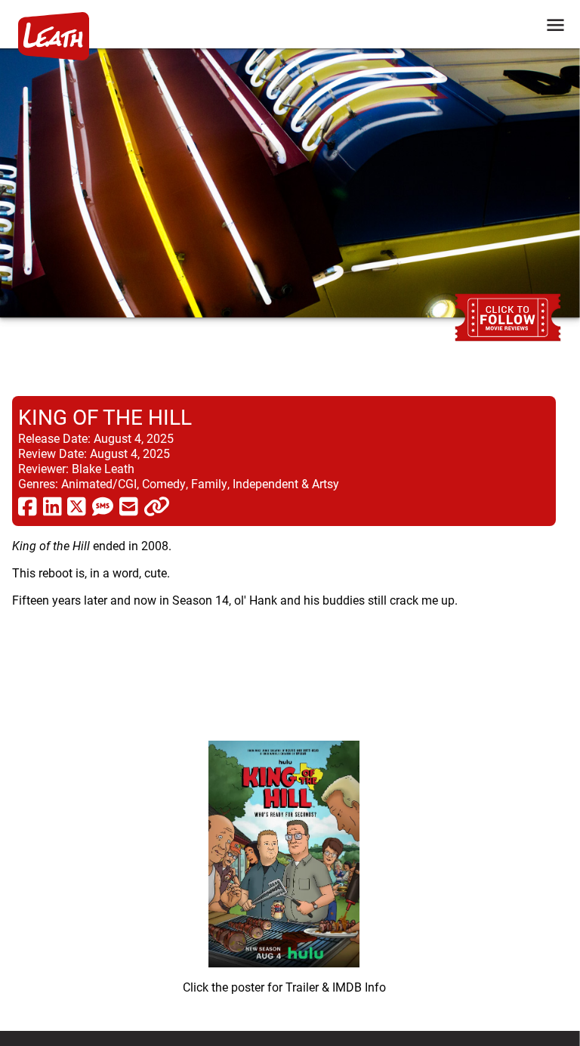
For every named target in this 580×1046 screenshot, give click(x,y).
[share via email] (128, 505)
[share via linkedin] (52, 505)
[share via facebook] (27, 505)
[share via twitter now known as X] (76, 505)
